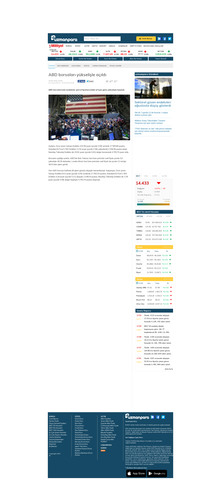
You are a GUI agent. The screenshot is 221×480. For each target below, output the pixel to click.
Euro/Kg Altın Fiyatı (108, 437)
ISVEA (138, 222)
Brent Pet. (140, 300)
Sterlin (139, 264)
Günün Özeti (54, 421)
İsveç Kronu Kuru (81, 444)
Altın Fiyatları (106, 419)
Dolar (138, 255)
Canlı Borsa (53, 419)
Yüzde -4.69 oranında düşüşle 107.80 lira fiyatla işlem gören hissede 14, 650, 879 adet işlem (157, 351)
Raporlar (52, 444)
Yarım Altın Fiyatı (107, 428)
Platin (139, 292)
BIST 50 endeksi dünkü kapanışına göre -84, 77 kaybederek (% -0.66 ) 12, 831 (156, 329)
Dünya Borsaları (55, 442)
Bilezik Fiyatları (106, 432)
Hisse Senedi (161, 58)
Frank (138, 268)
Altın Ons (140, 304)
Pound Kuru (79, 426)
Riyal (138, 272)
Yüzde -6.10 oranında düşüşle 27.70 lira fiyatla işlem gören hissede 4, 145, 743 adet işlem (157, 318)
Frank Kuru (79, 428)
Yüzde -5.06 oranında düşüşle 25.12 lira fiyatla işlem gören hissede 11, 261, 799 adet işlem (157, 340)
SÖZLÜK (53, 50)
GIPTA (139, 239)
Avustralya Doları (82, 435)
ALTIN (86, 46)
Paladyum (140, 296)
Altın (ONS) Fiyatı (107, 430)
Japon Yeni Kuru (81, 446)
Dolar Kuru (79, 421)
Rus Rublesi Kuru (81, 430)
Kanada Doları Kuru (82, 439)
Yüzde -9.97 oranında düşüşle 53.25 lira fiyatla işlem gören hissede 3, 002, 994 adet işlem (157, 361)
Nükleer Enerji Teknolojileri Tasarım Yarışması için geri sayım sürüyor (150, 121)
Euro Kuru (78, 423)
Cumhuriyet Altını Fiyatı (109, 426)
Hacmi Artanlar (55, 437)
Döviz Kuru (60, 58)
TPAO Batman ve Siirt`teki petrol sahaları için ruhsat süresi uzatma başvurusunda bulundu (153, 131)
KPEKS (139, 235)
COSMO (139, 227)
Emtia (139, 279)
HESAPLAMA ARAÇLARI (153, 46)
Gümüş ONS (141, 288)
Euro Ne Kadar (110, 58)
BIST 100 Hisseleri (56, 430)
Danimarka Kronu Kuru (83, 437)
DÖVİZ (77, 46)
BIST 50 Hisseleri (55, 428)
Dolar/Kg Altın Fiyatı (108, 435)
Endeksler (53, 446)
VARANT (103, 46)
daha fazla (167, 247)
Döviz (139, 247)
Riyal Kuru (79, 432)
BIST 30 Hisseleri (55, 426)
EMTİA (95, 46)
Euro (138, 260)
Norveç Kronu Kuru (82, 442)
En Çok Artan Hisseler (57, 432)
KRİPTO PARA (136, 46)
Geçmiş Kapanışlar (56, 439)
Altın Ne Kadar (136, 58)
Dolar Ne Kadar (85, 58)
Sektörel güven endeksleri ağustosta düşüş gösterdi (153, 103)
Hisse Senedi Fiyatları (57, 423)
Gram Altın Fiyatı (107, 421)
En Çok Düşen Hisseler (58, 435)
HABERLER (122, 46)
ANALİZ (112, 46)
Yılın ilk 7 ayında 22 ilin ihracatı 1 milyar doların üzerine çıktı (151, 113)
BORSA (69, 46)
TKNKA (139, 231)
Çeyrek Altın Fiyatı (108, 423)
